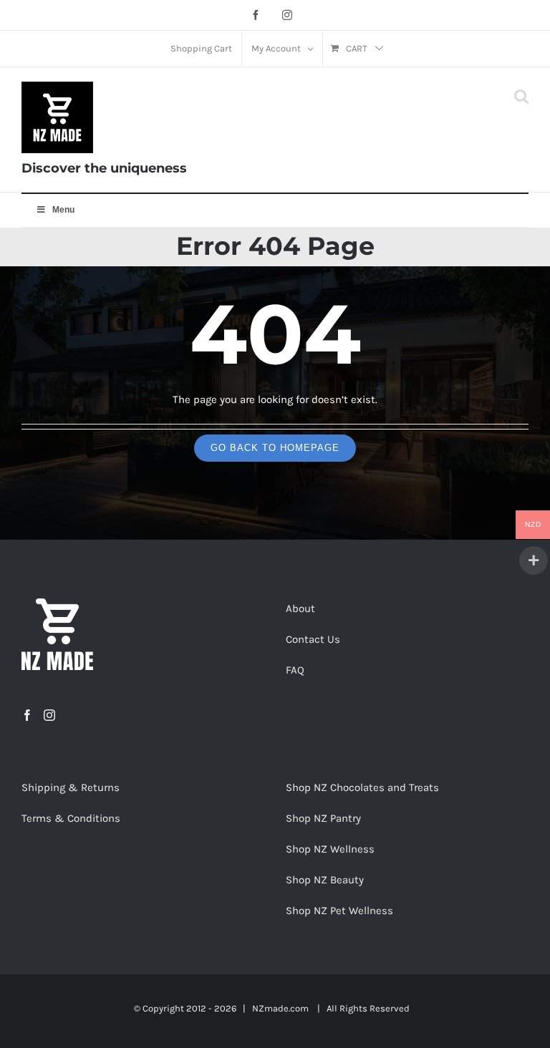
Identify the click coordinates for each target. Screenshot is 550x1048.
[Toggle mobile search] (521, 96)
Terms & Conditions (70, 818)
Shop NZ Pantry (323, 818)
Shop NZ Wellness (330, 849)
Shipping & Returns (70, 787)
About (300, 608)
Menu (63, 210)
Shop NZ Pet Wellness (339, 910)
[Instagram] (49, 715)
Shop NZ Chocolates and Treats (362, 787)
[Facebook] (27, 715)
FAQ (295, 670)
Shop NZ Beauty (325, 879)
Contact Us (313, 639)
